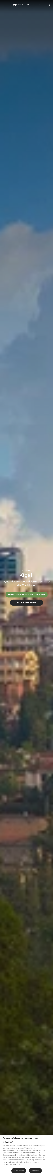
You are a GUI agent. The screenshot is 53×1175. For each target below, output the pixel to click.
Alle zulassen (19, 1171)
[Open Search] (49, 5)
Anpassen (35, 1171)
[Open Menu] (4, 5)
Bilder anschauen (26, 603)
